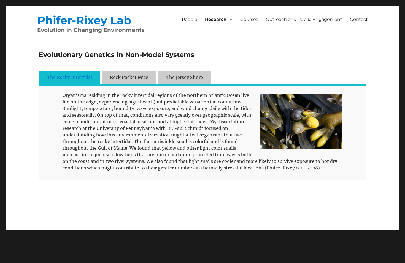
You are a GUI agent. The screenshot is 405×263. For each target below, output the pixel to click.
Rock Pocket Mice (129, 77)
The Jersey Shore (184, 77)
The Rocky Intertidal (69, 77)
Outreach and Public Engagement (304, 19)
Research (215, 19)
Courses (249, 19)
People (189, 19)
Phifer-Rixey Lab (84, 20)
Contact (359, 19)
